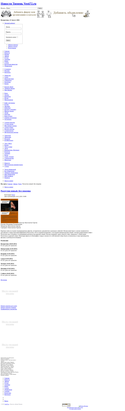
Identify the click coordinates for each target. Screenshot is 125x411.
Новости (7, 380)
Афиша (15, 184)
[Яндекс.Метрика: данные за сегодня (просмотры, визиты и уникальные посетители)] (83, 406)
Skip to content (8, 181)
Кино (20, 184)
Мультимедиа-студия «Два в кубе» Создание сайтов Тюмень (75, 408)
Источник (4, 280)
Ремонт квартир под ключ (9, 306)
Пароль (8, 32)
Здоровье (7, 384)
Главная (9, 184)
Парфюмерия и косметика (9, 309)
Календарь (7, 393)
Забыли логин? (12, 46)
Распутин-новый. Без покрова (16, 191)
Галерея (6, 391)
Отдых (6, 383)
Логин (8, 27)
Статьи (6, 388)
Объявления (8, 389)
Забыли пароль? (13, 45)
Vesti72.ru (7, 404)
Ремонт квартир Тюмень (8, 307)
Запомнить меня (11, 37)
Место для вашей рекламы (10, 292)
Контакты (7, 394)
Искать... (3, 8)
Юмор (6, 386)
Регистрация (12, 48)
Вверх (6, 401)
